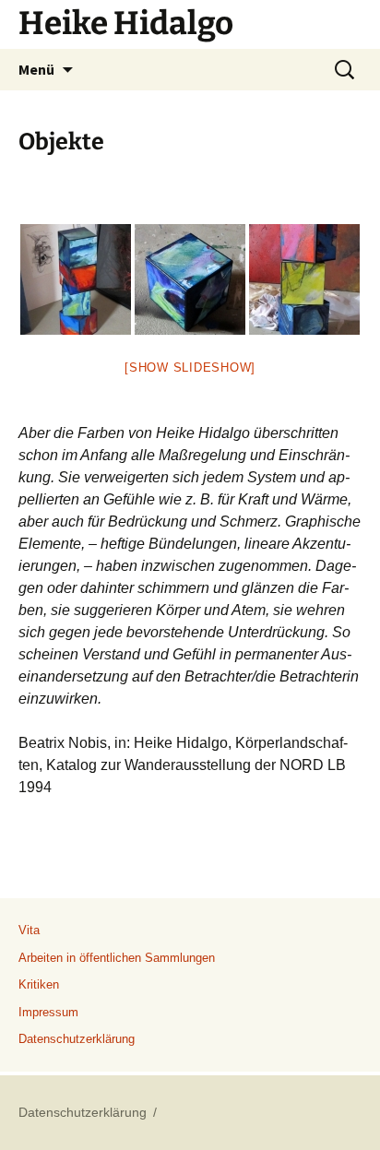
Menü (36, 69)
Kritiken (38, 984)
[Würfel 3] (304, 279)
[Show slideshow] (190, 367)
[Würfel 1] (75, 279)
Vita (29, 930)
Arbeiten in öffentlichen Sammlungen (116, 958)
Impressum (48, 1012)
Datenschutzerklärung (76, 1039)
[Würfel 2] (190, 279)
